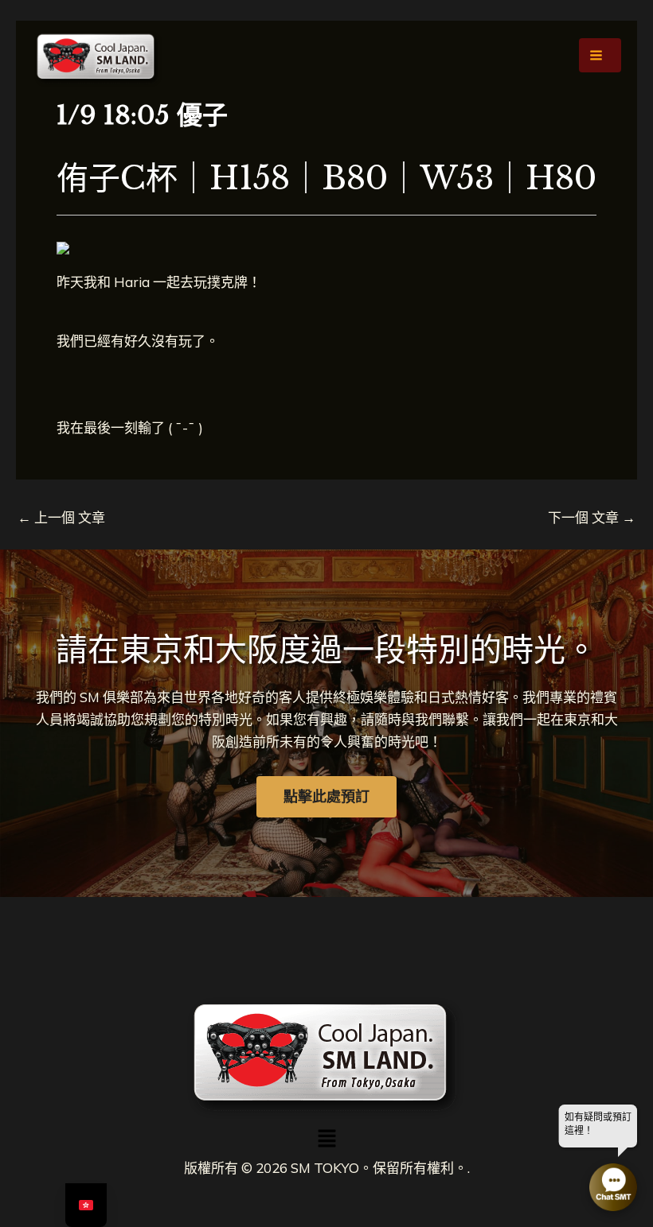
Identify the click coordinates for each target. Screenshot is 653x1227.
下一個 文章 (591, 517)
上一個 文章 (61, 517)
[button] (326, 1140)
